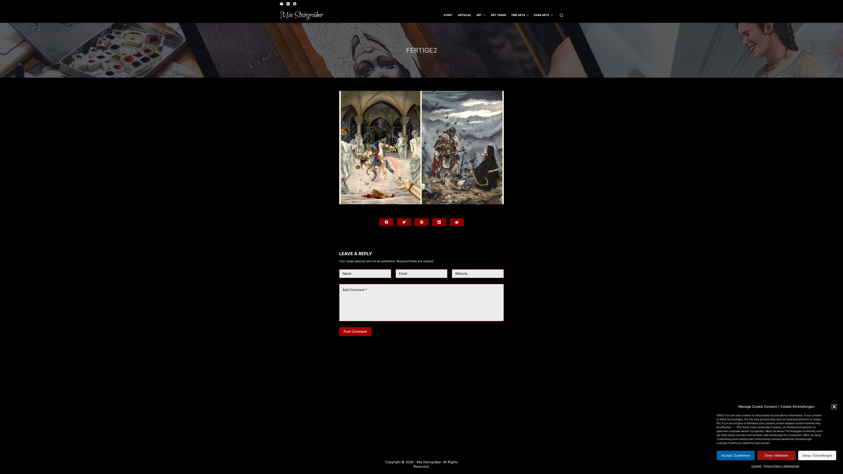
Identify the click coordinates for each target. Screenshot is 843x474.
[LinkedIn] (439, 222)
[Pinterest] (421, 222)
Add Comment (354, 290)
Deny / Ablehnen (776, 455)
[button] (834, 406)
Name (346, 273)
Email (403, 273)
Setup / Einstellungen (817, 455)
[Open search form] (561, 15)
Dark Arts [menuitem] (541, 15)
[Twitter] (404, 222)
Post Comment (355, 331)
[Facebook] (294, 3)
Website (461, 273)
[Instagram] (288, 3)
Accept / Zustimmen (735, 455)
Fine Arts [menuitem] (518, 15)
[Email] (281, 3)
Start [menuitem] (448, 15)
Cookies (756, 466)
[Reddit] (457, 222)
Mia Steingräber (301, 15)
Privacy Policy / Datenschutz (782, 466)
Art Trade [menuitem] (498, 15)
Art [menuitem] (479, 15)
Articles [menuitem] (464, 15)
